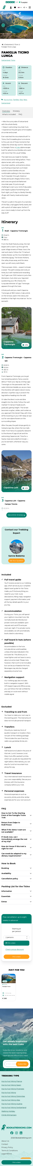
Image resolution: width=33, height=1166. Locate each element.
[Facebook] (12, 1133)
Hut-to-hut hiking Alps (10, 1100)
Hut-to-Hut (8, 100)
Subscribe (22, 1064)
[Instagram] (16, 1133)
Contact (4, 1144)
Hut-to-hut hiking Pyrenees (12, 1089)
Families (16, 100)
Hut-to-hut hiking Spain (11, 1085)
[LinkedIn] (21, 1133)
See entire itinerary (15, 515)
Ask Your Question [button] (16, 561)
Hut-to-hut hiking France (11, 1081)
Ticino (13, 60)
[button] (25, 345)
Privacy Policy (7, 1147)
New (25, 100)
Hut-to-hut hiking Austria (11, 1104)
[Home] (2, 44)
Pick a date (11, 943)
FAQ (20, 114)
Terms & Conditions (9, 1151)
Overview (6, 111)
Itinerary (16, 111)
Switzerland (5, 60)
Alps (21, 100)
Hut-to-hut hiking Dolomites (13, 1096)
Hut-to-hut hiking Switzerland (13, 1108)
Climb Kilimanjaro (8, 1115)
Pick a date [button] (16, 1162)
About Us (5, 1141)
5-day (18, 147)
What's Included (9, 114)
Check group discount (15, 949)
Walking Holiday (8, 1111)
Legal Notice (6, 1154)
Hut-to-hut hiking (8, 1093)
